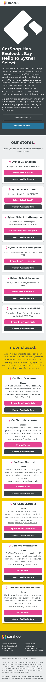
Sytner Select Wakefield (23, 322)
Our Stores (22, 117)
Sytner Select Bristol (23, 172)
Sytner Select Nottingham (23, 261)
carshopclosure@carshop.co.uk (24, 368)
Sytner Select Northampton (23, 230)
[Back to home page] (12, 3)
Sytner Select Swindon (23, 291)
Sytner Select (23, 125)
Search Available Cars (23, 179)
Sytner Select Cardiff (23, 200)
